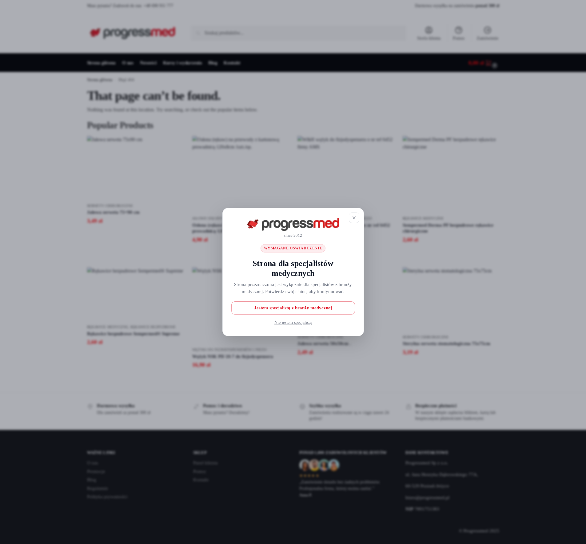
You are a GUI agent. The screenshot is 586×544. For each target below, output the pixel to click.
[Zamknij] (354, 217)
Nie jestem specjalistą (293, 322)
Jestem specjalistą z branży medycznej (293, 307)
